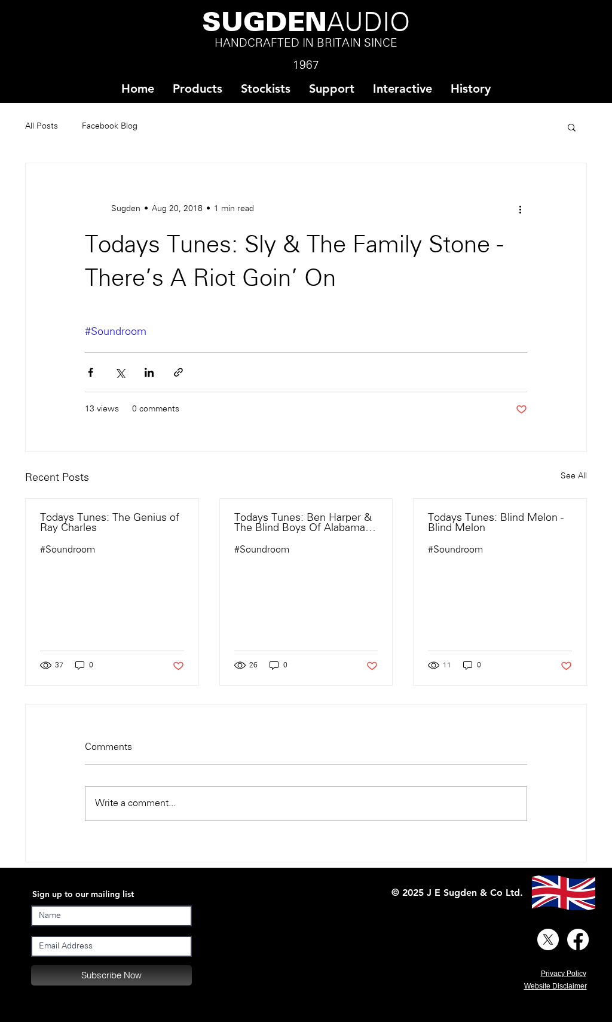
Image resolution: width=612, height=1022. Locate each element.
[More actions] (520, 209)
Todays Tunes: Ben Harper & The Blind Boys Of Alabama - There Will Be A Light (303, 523)
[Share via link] (178, 372)
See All (574, 476)
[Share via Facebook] (90, 372)
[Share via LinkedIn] (149, 372)
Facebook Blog (109, 126)
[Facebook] (578, 939)
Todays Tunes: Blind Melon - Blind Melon (496, 523)
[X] (548, 939)
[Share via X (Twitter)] (120, 372)
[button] (265, 89)
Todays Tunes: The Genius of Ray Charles (109, 523)
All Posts (41, 126)
